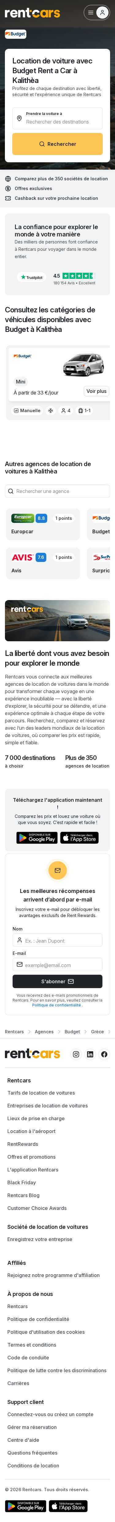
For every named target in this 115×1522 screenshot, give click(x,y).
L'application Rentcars (32, 1170)
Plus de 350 (81, 757)
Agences (44, 1031)
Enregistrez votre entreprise (39, 1239)
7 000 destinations (30, 757)
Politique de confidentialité (57, 1005)
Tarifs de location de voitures (41, 1093)
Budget (72, 1031)
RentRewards (22, 1144)
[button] (31, 277)
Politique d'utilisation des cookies (46, 1332)
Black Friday (21, 1182)
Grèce (97, 1031)
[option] (27, 410)
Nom (17, 928)
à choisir (14, 765)
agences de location (87, 765)
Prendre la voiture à (44, 113)
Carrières (18, 1383)
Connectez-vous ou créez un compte (50, 1414)
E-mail (19, 953)
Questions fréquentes (32, 1453)
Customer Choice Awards (37, 1208)
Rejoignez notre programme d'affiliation (53, 1275)
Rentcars (14, 1031)
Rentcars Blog (23, 1195)
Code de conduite (28, 1358)
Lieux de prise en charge (36, 1118)
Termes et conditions (31, 1345)
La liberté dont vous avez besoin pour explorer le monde (57, 658)
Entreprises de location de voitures (47, 1106)
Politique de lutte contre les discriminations (56, 1370)
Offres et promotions (31, 1157)
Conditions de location (33, 1466)
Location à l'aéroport (31, 1131)
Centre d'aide (23, 1440)
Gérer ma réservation (32, 1427)
